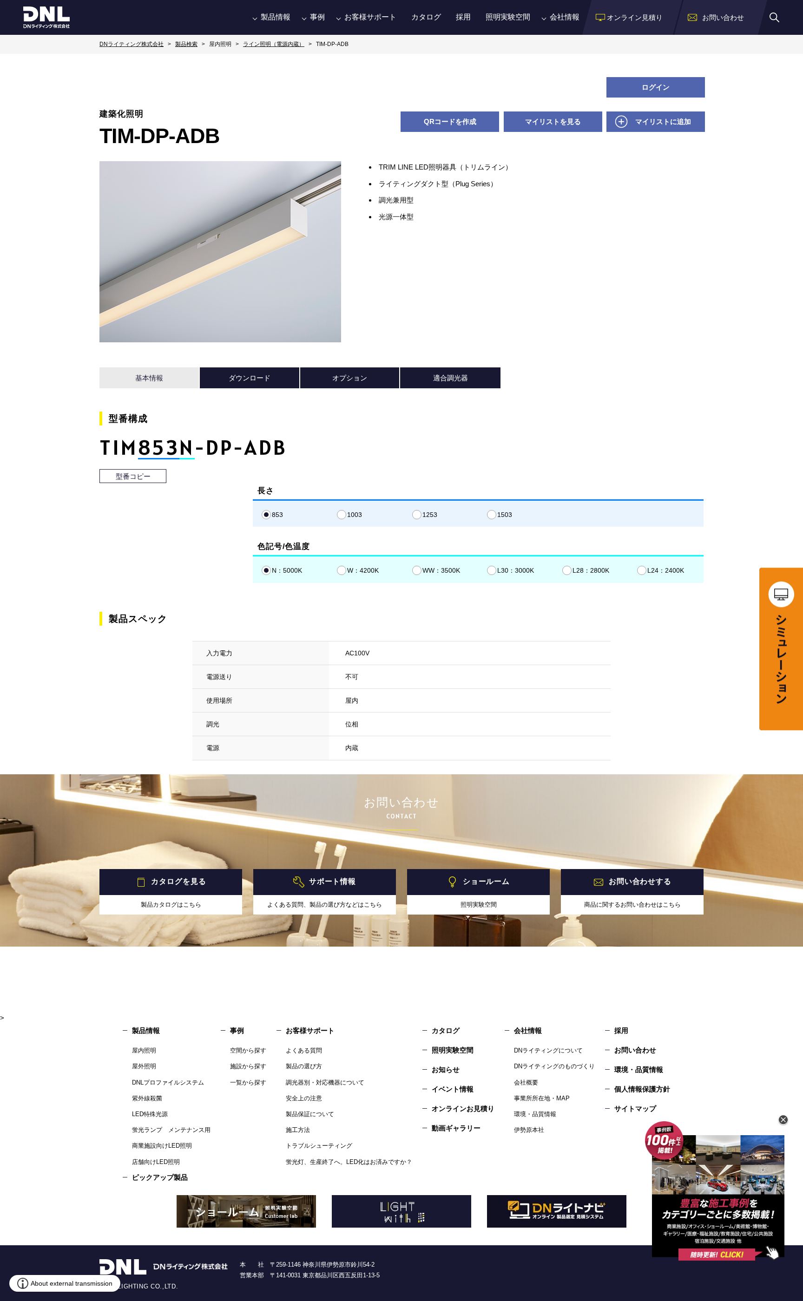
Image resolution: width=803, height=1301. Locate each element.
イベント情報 (453, 1089)
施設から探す (248, 1066)
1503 (504, 514)
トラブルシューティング (319, 1145)
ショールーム (486, 881)
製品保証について (310, 1114)
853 (277, 514)
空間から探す (248, 1050)
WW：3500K (441, 570)
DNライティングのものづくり (554, 1066)
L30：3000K (515, 570)
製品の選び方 (304, 1066)
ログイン (656, 87)
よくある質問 (304, 1050)
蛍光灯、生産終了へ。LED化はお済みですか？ (349, 1161)
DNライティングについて (548, 1050)
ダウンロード (249, 378)
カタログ (426, 17)
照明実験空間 (508, 17)
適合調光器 (450, 378)
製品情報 (275, 17)
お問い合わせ (635, 1050)
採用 (463, 17)
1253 (429, 514)
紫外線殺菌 (147, 1098)
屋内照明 (144, 1050)
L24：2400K (665, 570)
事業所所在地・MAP (542, 1098)
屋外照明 (144, 1066)
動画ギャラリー (456, 1128)
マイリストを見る (553, 121)
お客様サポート (370, 17)
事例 (317, 17)
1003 (354, 514)
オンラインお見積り (463, 1108)
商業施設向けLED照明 (162, 1145)
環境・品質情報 (535, 1114)
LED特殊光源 (150, 1114)
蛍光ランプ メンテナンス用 (171, 1129)
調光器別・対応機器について (325, 1082)
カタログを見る (178, 881)
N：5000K (287, 570)
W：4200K (363, 570)
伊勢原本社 (529, 1129)
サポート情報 (332, 881)
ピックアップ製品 (160, 1177)
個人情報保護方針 (642, 1089)
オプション (349, 378)
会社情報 (564, 17)
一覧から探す (248, 1082)
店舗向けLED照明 (156, 1161)
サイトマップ (635, 1108)
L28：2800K (591, 570)
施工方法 (298, 1129)
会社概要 (526, 1082)
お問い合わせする (640, 881)
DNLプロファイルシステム (168, 1082)
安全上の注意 (304, 1098)
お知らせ (446, 1069)
